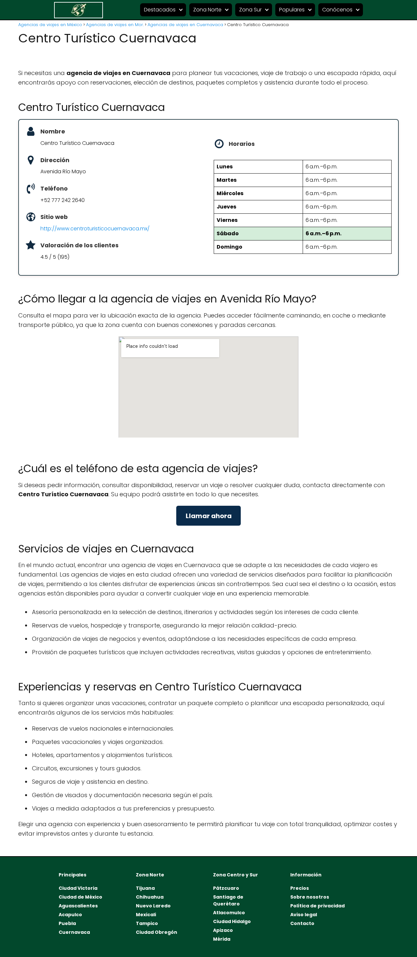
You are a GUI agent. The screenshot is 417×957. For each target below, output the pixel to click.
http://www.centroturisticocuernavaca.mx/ (95, 228)
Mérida (221, 939)
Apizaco (223, 930)
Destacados (160, 9)
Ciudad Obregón (156, 932)
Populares (292, 9)
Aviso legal (303, 914)
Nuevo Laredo (153, 906)
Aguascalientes (78, 906)
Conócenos (337, 9)
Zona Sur (250, 9)
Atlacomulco (229, 912)
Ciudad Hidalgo (232, 921)
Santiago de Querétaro (228, 900)
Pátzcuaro (226, 888)
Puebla (67, 923)
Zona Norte (207, 9)
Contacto (302, 923)
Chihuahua (150, 897)
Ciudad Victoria (78, 888)
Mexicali (146, 914)
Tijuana (145, 888)
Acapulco (70, 914)
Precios (299, 888)
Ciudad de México (80, 897)
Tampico (147, 923)
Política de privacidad (317, 906)
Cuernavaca (74, 932)
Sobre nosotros (309, 897)
